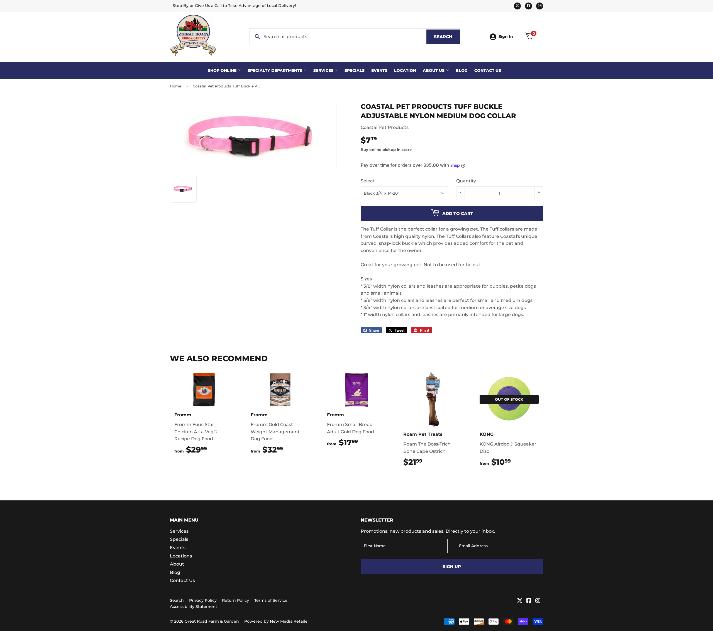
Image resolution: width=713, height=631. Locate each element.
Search (447, 36)
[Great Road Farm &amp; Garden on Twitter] (519, 601)
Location (405, 70)
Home (175, 86)
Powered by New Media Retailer (276, 621)
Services (323, 70)
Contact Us (487, 70)
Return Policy (235, 600)
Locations (181, 556)
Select (368, 181)
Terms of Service (270, 600)
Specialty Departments (275, 70)
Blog (462, 70)
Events (379, 70)
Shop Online (223, 70)
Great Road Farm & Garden (212, 621)
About (177, 564)
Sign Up (452, 566)
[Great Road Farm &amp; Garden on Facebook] (528, 601)
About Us (434, 70)
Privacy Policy (203, 600)
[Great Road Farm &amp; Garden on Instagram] (537, 601)
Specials (355, 70)
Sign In (506, 36)
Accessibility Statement (193, 606)
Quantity (466, 181)
